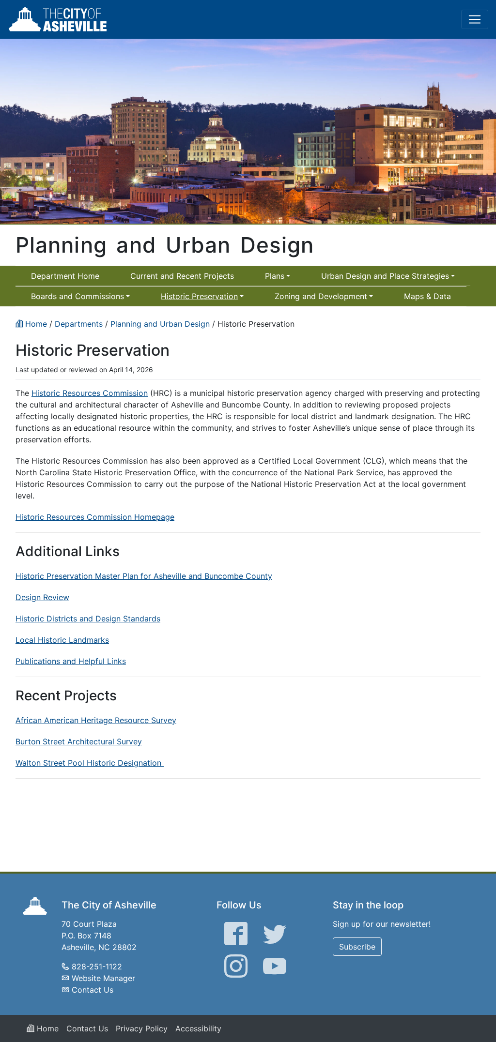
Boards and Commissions (77, 296)
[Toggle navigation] (474, 19)
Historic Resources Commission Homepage (95, 517)
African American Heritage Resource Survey (96, 720)
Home (46, 1028)
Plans (274, 276)
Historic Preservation (199, 296)
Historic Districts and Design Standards (88, 618)
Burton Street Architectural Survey (79, 741)
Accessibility (198, 1028)
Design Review (42, 597)
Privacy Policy (142, 1028)
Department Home (65, 276)
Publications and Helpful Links (71, 661)
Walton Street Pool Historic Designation (90, 763)
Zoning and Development (321, 296)
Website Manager (103, 978)
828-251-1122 (97, 966)
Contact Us (92, 990)
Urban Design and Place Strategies (385, 276)
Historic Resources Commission (89, 393)
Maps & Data (427, 296)
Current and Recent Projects (182, 276)
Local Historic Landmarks (62, 640)
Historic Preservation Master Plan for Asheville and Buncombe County (144, 576)
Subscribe (357, 946)
